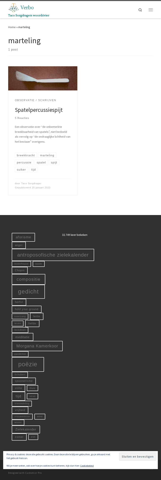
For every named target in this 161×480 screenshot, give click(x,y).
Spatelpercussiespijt (39, 109)
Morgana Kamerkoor (37, 346)
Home (12, 27)
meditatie (22, 337)
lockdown (20, 330)
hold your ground (26, 309)
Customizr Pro (33, 472)
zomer (19, 436)
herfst (19, 302)
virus (33, 396)
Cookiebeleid (87, 465)
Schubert (19, 374)
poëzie (27, 364)
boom (38, 263)
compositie (28, 279)
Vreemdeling (21, 403)
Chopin (20, 270)
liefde (32, 323)
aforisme (23, 237)
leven (17, 323)
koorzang (20, 316)
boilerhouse (21, 263)
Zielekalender (25, 429)
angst (19, 245)
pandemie (20, 354)
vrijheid (20, 410)
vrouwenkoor (22, 416)
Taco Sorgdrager (31, 183)
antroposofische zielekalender (53, 255)
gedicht (28, 291)
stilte (18, 388)
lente (36, 316)
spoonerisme (24, 380)
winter (18, 422)
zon (33, 437)
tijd (18, 396)
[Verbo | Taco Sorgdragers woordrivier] (13, 7)
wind (40, 416)
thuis (32, 388)
